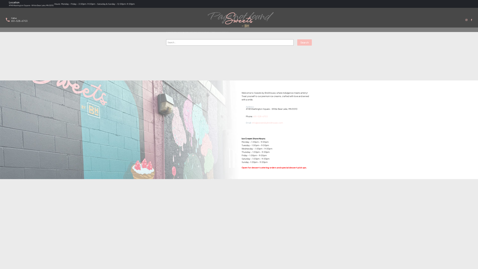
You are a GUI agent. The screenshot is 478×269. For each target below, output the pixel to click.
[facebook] (248, 131)
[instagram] (243, 131)
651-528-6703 (260, 116)
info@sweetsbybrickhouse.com (267, 122)
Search (304, 42)
